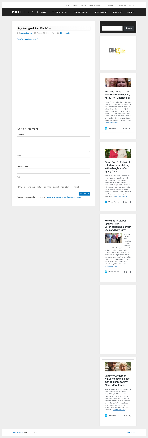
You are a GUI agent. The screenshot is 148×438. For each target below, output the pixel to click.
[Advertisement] (53, 58)
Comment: (20, 134)
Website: (20, 177)
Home (67, 5)
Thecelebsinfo (25, 12)
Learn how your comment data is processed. (64, 197)
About (132, 5)
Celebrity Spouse (79, 5)
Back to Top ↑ (131, 432)
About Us (122, 5)
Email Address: (22, 166)
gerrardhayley (26, 33)
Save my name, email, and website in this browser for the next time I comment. (49, 187)
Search (105, 24)
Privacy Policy (109, 5)
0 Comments (65, 33)
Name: (19, 155)
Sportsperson (95, 5)
